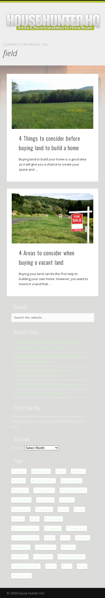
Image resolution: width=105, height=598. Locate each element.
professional (47, 547)
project (69, 547)
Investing (54, 528)
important (55, 519)
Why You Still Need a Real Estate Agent (41, 393)
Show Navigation (94, 44)
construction (45, 490)
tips (83, 566)
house (19, 519)
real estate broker (27, 566)
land (51, 538)
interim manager (27, 528)
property (21, 557)
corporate (47, 500)
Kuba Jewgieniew (27, 538)
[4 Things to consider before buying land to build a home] (52, 104)
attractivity (42, 471)
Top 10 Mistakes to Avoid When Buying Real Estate (49, 384)
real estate (45, 557)
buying (20, 481)
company (21, 490)
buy (62, 471)
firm (81, 509)
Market (84, 538)
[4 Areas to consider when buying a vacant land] (52, 218)
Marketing (22, 547)
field (65, 509)
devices (68, 500)
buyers (79, 471)
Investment (78, 528)
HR (36, 519)
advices (20, 471)
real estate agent (73, 557)
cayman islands (44, 481)
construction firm (75, 490)
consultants (23, 500)
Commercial (73, 481)
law (66, 538)
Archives (17, 448)
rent (52, 566)
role (68, 566)
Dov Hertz (22, 509)
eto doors (46, 509)
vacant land (23, 576)
